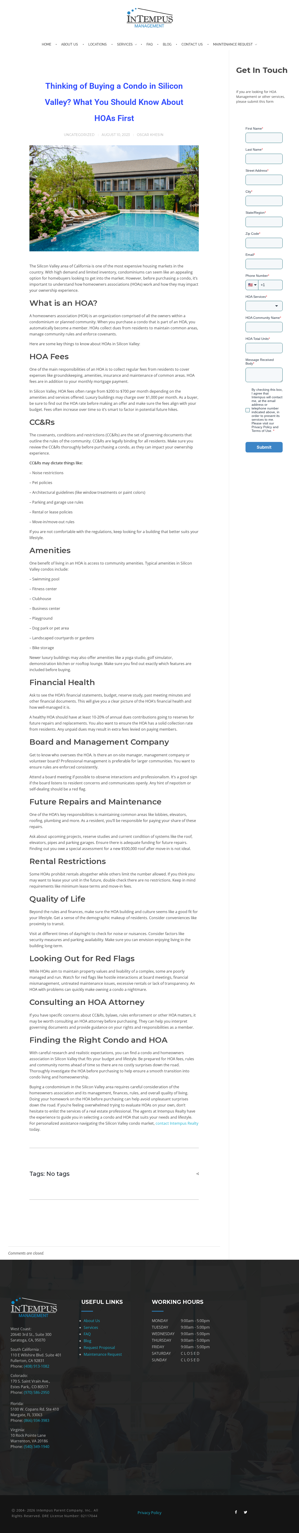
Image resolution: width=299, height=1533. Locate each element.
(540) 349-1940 (36, 1446)
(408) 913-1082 (37, 1366)
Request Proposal (100, 1347)
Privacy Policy (149, 1512)
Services (91, 1327)
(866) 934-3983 (37, 1420)
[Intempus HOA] (149, 17)
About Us (92, 1320)
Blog (87, 1340)
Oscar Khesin (150, 135)
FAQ (87, 1334)
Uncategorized (79, 135)
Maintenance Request (103, 1354)
